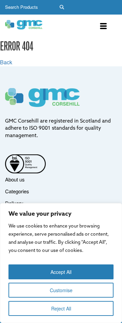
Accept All (61, 271)
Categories (17, 191)
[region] (61, 263)
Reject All (61, 308)
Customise (61, 290)
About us (15, 179)
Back (6, 62)
